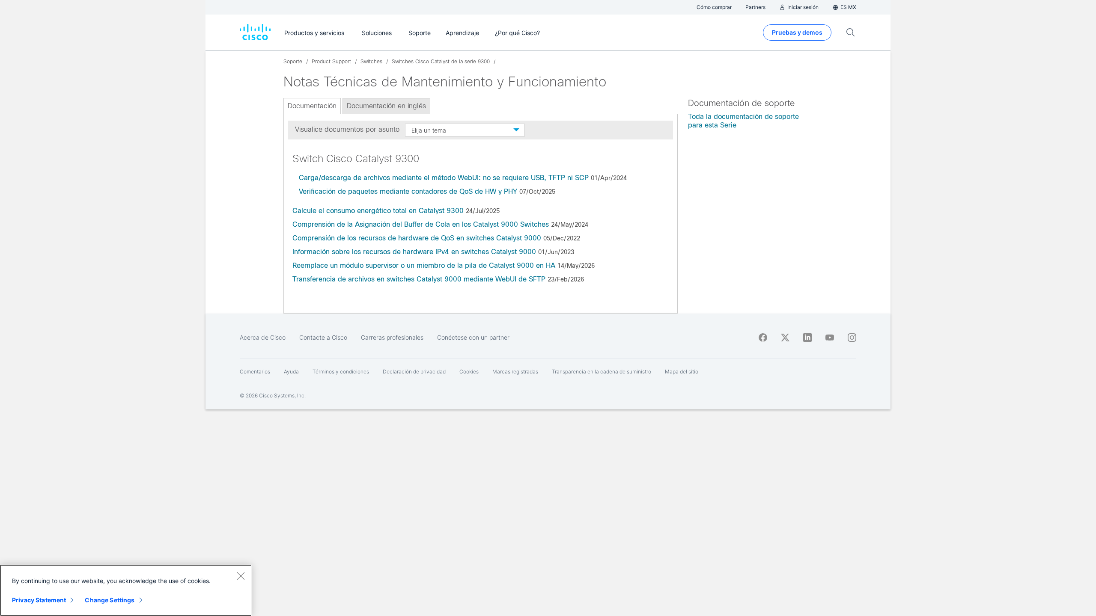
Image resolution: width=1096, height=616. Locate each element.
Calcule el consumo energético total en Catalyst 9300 (378, 210)
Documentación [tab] (312, 106)
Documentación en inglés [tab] (386, 106)
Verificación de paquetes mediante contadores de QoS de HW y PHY (408, 191)
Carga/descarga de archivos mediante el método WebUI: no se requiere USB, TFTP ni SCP (444, 177)
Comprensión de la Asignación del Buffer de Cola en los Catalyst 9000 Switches (420, 224)
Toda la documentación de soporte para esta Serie (743, 121)
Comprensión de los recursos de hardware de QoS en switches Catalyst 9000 (416, 238)
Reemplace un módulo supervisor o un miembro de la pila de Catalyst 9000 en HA (423, 265)
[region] (126, 590)
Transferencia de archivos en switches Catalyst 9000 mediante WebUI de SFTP (418, 279)
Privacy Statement (39, 600)
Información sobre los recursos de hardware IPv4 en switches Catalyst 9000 (414, 251)
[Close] (240, 576)
